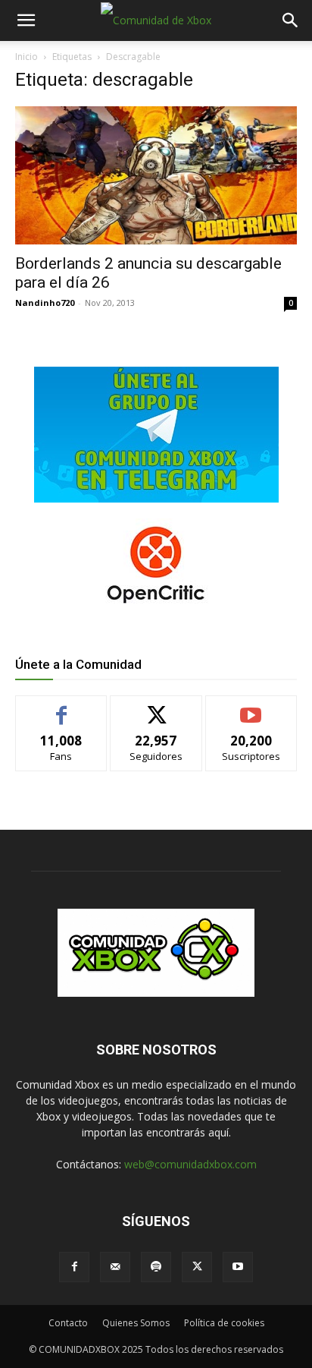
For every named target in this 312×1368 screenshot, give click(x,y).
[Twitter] (197, 1267)
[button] (26, 20)
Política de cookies (224, 1322)
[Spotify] (156, 1267)
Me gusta (62, 707)
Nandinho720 (44, 302)
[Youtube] (238, 1267)
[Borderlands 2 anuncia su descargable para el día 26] (156, 175)
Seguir (156, 707)
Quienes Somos (136, 1322)
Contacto (68, 1322)
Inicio (26, 56)
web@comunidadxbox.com (190, 1164)
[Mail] (115, 1267)
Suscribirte (251, 707)
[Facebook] (74, 1267)
